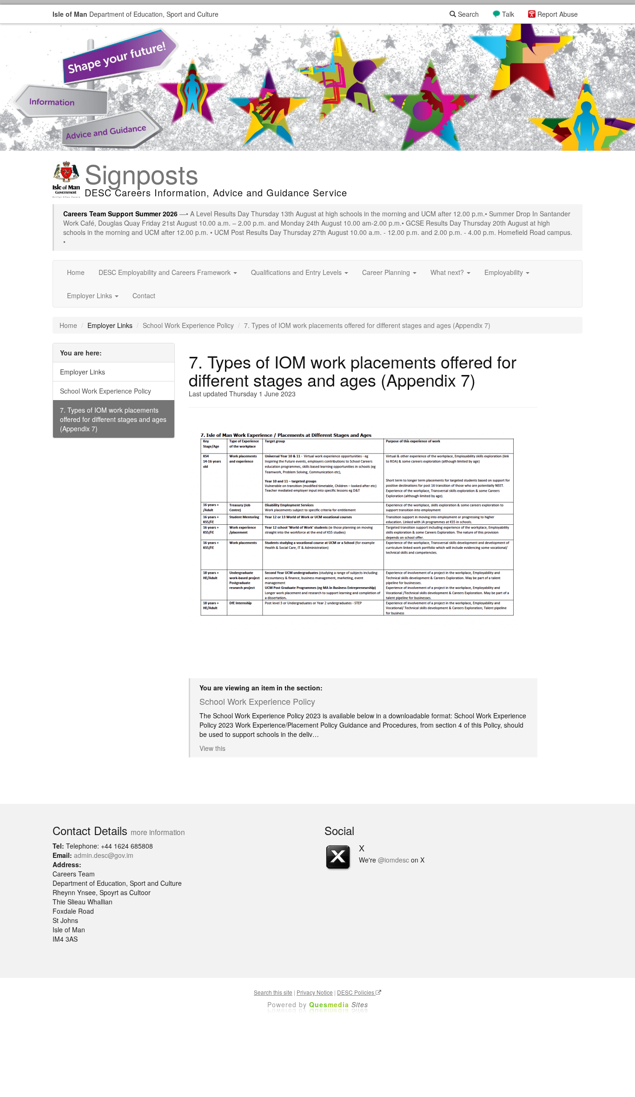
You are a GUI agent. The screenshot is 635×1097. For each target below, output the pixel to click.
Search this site (273, 992)
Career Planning (387, 272)
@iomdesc (393, 859)
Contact (143, 295)
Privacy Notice (315, 992)
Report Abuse (557, 14)
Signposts (141, 173)
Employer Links (90, 295)
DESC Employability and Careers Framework (165, 272)
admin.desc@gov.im (103, 855)
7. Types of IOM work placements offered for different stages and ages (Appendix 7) (113, 419)
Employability (504, 272)
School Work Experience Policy (188, 325)
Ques (338, 1004)
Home (76, 272)
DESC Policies (356, 992)
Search (467, 14)
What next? (448, 272)
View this (212, 748)
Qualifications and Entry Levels (297, 272)
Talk (508, 14)
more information (158, 832)
